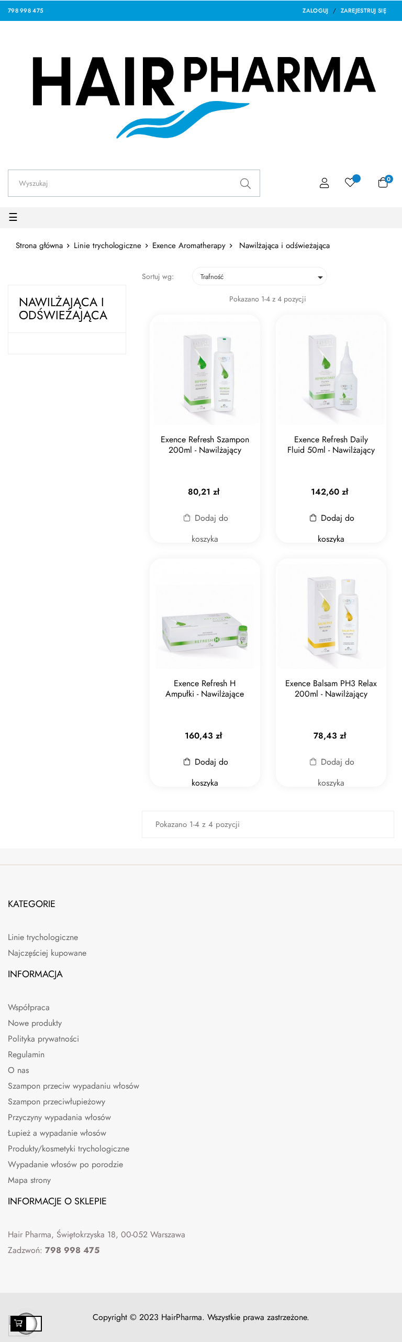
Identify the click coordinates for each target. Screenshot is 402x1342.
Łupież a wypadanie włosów (57, 1133)
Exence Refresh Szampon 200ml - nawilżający (205, 444)
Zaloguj (315, 10)
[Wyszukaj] (245, 183)
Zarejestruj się (364, 10)
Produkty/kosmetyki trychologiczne (68, 1149)
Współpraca (29, 1007)
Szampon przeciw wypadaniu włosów (73, 1086)
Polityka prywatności (43, 1039)
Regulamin (26, 1054)
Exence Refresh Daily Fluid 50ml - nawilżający (331, 444)
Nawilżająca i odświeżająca (63, 308)
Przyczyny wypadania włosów (59, 1117)
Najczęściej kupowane (47, 953)
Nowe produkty (35, 1023)
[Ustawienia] (324, 183)
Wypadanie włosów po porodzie (65, 1164)
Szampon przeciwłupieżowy (56, 1101)
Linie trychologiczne (43, 937)
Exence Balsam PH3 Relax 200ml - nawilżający (331, 688)
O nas (18, 1070)
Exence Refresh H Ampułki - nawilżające (204, 688)
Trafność (263, 277)
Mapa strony (29, 1180)
